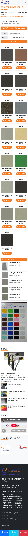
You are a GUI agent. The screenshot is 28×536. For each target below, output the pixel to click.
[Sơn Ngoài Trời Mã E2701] (21, 81)
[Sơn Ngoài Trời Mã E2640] (7, 161)
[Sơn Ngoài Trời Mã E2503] (7, 240)
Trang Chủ (4, 21)
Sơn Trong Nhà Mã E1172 (15, 280)
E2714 (7, 73)
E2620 (21, 206)
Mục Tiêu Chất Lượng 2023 (10, 513)
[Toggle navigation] (25, 2)
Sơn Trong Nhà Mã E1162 (15, 287)
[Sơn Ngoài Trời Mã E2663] (7, 108)
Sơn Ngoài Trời (13, 21)
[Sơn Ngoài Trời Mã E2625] (21, 187)
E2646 (21, 100)
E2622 (7, 206)
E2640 (7, 153)
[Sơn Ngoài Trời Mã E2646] (21, 108)
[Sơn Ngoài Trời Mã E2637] (21, 161)
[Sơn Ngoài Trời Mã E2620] (21, 214)
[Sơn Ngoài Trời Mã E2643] (21, 134)
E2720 (7, 47)
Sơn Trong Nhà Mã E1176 (15, 273)
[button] (12, 456)
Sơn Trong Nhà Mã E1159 (15, 294)
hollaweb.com (5, 525)
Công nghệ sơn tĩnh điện (14, 384)
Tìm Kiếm (14, 41)
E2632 (7, 179)
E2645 (7, 126)
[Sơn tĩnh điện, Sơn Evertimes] (9, 447)
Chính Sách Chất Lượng (9, 519)
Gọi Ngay (8, 67)
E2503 (7, 232)
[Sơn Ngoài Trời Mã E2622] (7, 214)
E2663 (7, 100)
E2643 (21, 126)
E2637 (21, 153)
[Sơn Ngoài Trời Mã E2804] (21, 55)
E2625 (21, 179)
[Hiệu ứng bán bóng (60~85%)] (5, 2)
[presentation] (1, 447)
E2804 (21, 47)
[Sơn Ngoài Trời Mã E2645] (7, 134)
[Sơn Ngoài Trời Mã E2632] (7, 187)
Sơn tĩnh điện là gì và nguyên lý (9, 373)
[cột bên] (14, 322)
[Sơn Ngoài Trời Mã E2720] (7, 55)
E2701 (21, 73)
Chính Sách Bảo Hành (9, 516)
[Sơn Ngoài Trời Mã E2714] (7, 81)
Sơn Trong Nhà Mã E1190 (15, 262)
